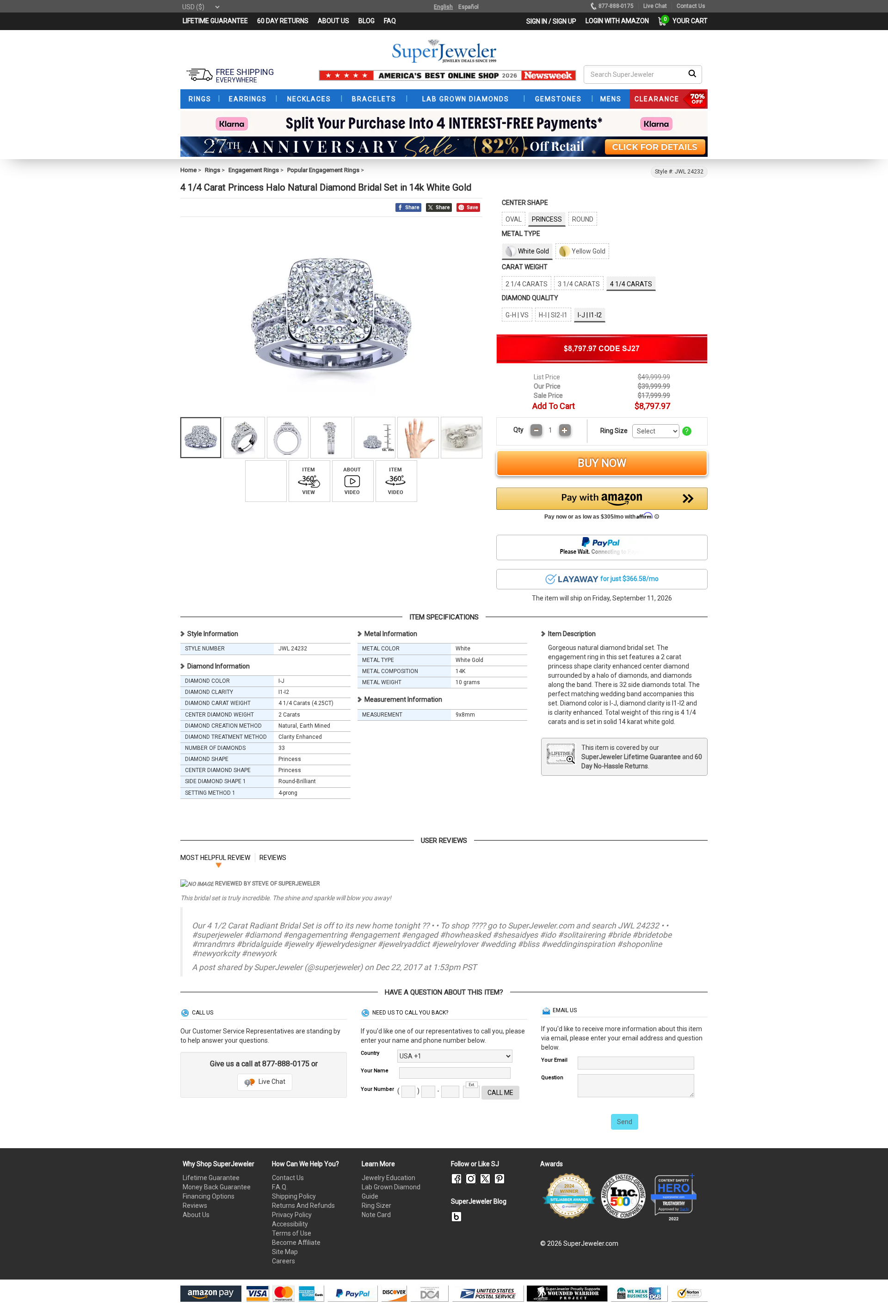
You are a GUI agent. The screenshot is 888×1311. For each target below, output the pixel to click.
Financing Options (208, 1196)
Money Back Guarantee (217, 1187)
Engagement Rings (253, 170)
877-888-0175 (616, 6)
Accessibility (290, 1224)
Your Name (374, 1071)
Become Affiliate (296, 1242)
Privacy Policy (292, 1214)
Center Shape (525, 202)
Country (370, 1053)
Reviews (195, 1205)
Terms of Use (291, 1233)
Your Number (377, 1089)
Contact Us (288, 1177)
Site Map (285, 1251)
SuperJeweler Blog (478, 1201)
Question (552, 1078)
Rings (212, 170)
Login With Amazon (617, 21)
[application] (867, 1287)
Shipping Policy (294, 1196)
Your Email (554, 1060)
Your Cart (688, 21)
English (443, 7)
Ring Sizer (376, 1205)
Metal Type (521, 233)
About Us (196, 1214)
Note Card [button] (376, 1214)
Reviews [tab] (272, 857)
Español (468, 7)
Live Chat (271, 1081)
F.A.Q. (280, 1187)
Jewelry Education (388, 1177)
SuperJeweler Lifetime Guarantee (631, 757)
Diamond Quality (530, 298)
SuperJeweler (278, 967)
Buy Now (602, 463)
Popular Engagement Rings (323, 170)
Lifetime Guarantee (211, 1177)
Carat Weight (525, 267)
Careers (283, 1261)
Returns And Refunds (303, 1205)
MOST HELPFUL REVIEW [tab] (215, 857)
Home (188, 170)
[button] (602, 506)
